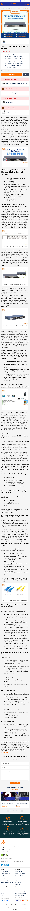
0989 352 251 (6, 851)
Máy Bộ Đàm (18, 884)
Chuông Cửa (18, 882)
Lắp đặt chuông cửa (5, 880)
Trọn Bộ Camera (18, 880)
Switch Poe (13, 8)
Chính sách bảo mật (19, 889)
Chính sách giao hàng (19, 895)
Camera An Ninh (18, 871)
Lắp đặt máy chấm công (6, 875)
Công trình (3, 891)
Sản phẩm (8, 8)
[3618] (26, 74)
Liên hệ (2, 895)
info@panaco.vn (6, 849)
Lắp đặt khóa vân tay (5, 873)
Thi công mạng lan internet (7, 877)
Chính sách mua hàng (20, 891)
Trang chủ (3, 8)
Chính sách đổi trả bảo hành (21, 893)
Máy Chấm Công (18, 877)
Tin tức (2, 893)
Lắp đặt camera (4, 871)
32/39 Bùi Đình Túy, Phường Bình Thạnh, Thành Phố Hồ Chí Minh (15, 846)
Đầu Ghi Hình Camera (20, 873)
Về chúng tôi (3, 889)
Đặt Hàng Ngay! (4, 752)
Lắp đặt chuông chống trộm (7, 882)
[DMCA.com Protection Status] (5, 856)
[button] (11, 810)
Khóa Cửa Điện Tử (19, 875)
